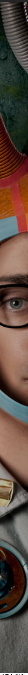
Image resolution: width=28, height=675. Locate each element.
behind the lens (19, 340)
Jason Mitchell (9, 340)
